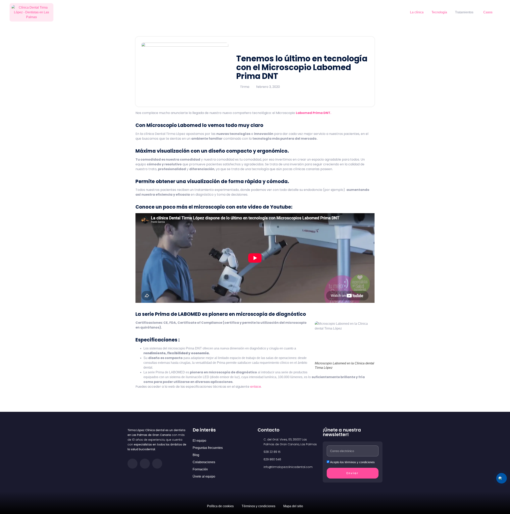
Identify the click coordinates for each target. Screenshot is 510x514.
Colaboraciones (204, 462)
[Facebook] (132, 464)
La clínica (417, 12)
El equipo (199, 440)
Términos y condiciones (258, 506)
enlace (255, 386)
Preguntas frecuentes (208, 447)
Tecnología (439, 12)
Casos (487, 12)
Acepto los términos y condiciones (352, 462)
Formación (200, 469)
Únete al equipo (204, 476)
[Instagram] (145, 464)
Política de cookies (220, 506)
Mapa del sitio (293, 506)
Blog (196, 455)
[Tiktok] (157, 464)
